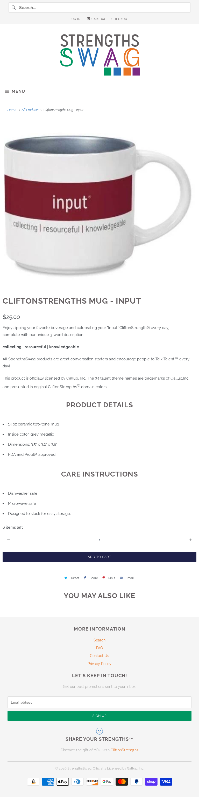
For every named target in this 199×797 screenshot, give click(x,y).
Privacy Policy (99, 664)
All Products (30, 110)
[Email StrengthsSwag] (99, 731)
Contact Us (99, 656)
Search (99, 640)
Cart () (97, 19)
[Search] (14, 7)
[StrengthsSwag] (99, 56)
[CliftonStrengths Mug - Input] (99, 204)
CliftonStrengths (124, 750)
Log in (75, 19)
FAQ (99, 648)
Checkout (120, 19)
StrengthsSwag (79, 768)
